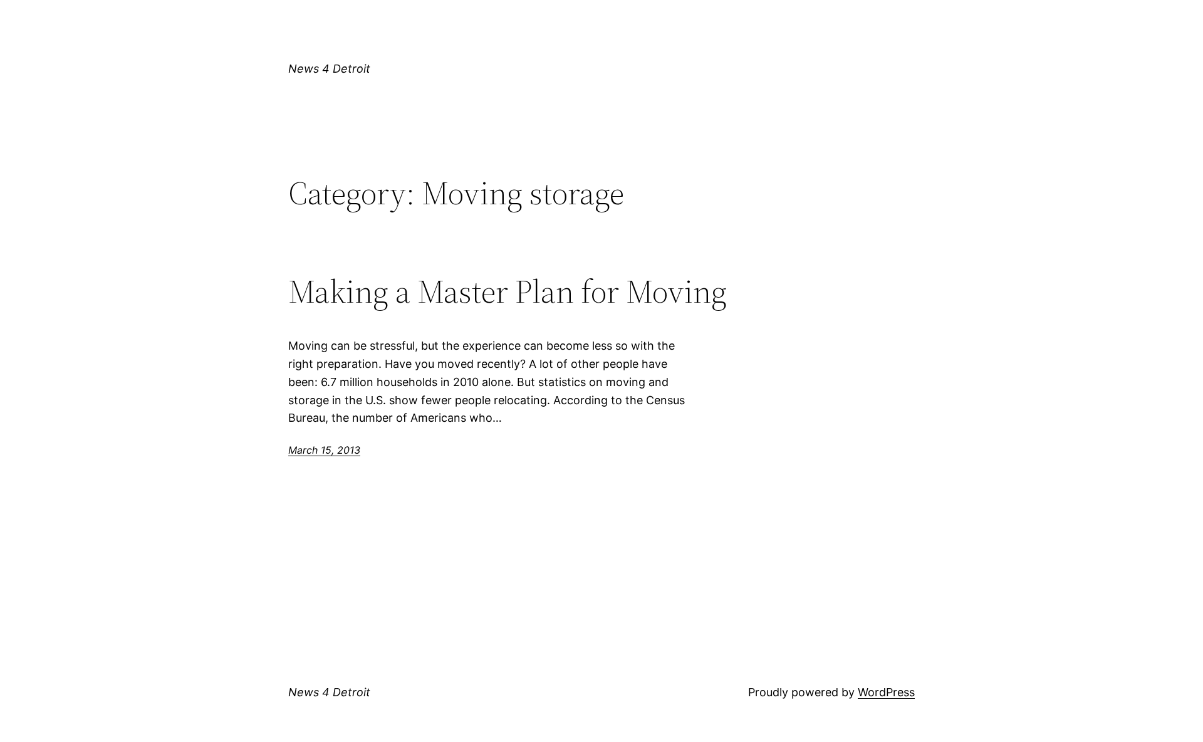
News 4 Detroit (329, 68)
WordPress (886, 692)
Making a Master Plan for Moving (507, 291)
